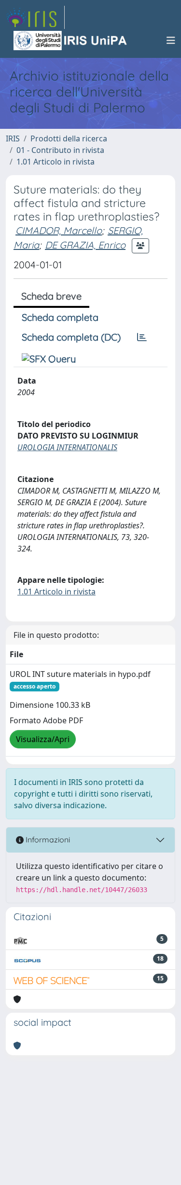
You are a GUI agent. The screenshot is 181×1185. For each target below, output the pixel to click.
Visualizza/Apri (43, 739)
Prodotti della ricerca (68, 138)
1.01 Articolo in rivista (55, 161)
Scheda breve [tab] (51, 296)
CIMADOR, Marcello (58, 230)
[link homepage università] (71, 40)
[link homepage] (35, 17)
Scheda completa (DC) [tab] (71, 337)
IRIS (13, 138)
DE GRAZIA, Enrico (85, 245)
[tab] (142, 337)
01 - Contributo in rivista (60, 150)
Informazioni (47, 839)
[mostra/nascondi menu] (171, 40)
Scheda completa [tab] (60, 317)
